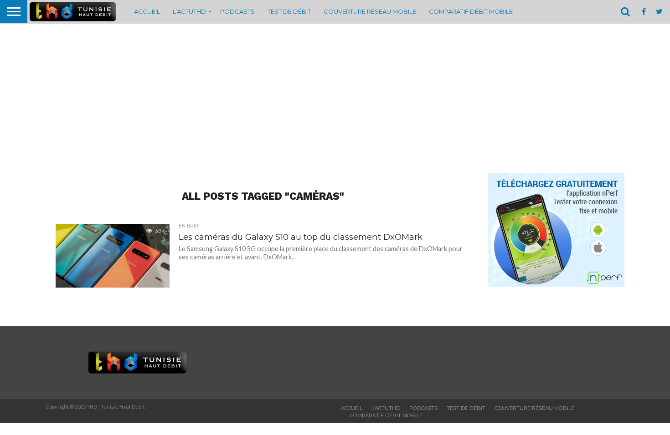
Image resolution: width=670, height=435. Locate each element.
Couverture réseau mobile (370, 11)
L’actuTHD (189, 11)
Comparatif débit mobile (471, 11)
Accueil (147, 11)
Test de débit (289, 11)
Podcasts (237, 11)
